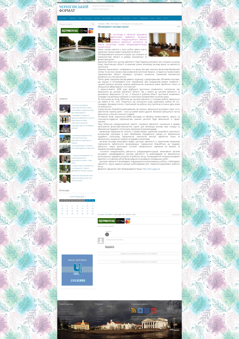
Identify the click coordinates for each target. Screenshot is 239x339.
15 (87, 208)
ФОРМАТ (73, 9)
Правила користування (69, 314)
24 (62, 213)
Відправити (109, 247)
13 (77, 208)
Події (98, 309)
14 (82, 208)
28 (82, 213)
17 (62, 211)
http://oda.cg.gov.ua (151, 169)
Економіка (100, 316)
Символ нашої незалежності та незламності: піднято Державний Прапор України (82, 168)
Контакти (64, 321)
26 (72, 213)
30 (92, 213)
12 (72, 208)
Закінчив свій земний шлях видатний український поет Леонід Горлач (82, 178)
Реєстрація (65, 311)
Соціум (99, 314)
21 (82, 211)
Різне (99, 321)
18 (67, 211)
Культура (100, 319)
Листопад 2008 (77, 196)
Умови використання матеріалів (73, 316)
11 (67, 208)
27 (77, 213)
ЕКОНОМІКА (108, 214)
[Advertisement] (149, 8)
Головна (101, 24)
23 (92, 211)
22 (87, 211)
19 (72, 211)
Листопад (114, 24)
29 (87, 213)
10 (62, 208)
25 (67, 213)
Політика (100, 311)
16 (92, 208)
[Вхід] (107, 234)
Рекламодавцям (67, 319)
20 (77, 211)
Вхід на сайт (65, 309)
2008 (107, 24)
